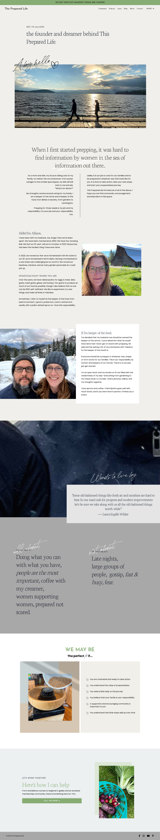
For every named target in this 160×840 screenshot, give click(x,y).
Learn (119, 9)
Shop (126, 9)
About (132, 9)
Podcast (112, 9)
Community (102, 9)
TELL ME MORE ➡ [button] (52, 801)
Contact (140, 9)
